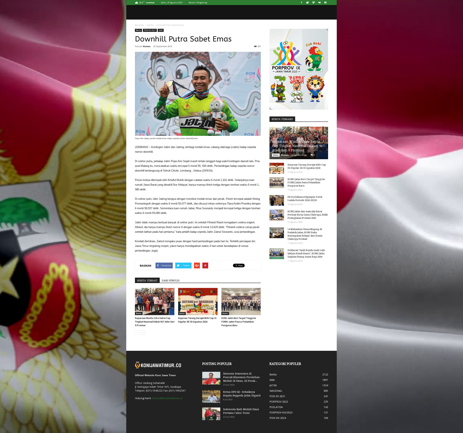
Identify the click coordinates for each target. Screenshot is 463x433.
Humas (146, 46)
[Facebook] (301, 2)
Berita (150, 25)
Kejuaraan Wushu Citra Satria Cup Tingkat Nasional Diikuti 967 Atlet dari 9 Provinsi (154, 322)
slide (161, 30)
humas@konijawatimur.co (167, 398)
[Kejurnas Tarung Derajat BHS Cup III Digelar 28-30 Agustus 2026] (198, 301)
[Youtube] (325, 2)
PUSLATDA (276, 407)
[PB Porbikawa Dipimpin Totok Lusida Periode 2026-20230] (276, 200)
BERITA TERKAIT (147, 280)
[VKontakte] (319, 2)
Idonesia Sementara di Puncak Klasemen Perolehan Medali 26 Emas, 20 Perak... (241, 377)
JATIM (273, 385)
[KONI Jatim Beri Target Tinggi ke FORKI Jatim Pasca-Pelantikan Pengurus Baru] (241, 301)
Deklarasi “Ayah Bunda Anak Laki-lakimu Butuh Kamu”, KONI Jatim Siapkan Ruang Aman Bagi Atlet (306, 253)
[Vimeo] (313, 2)
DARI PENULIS (171, 280)
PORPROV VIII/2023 (280, 412)
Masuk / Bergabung (198, 2)
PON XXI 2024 (277, 418)
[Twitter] (307, 2)
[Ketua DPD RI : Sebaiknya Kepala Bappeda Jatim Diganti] (211, 396)
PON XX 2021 (150, 30)
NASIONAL (275, 390)
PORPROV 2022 (278, 401)
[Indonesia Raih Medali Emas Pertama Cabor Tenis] (211, 413)
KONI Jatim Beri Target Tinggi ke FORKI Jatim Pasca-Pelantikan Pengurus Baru (238, 322)
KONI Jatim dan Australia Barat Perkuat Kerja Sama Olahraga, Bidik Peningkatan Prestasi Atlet (308, 214)
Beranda (139, 25)
